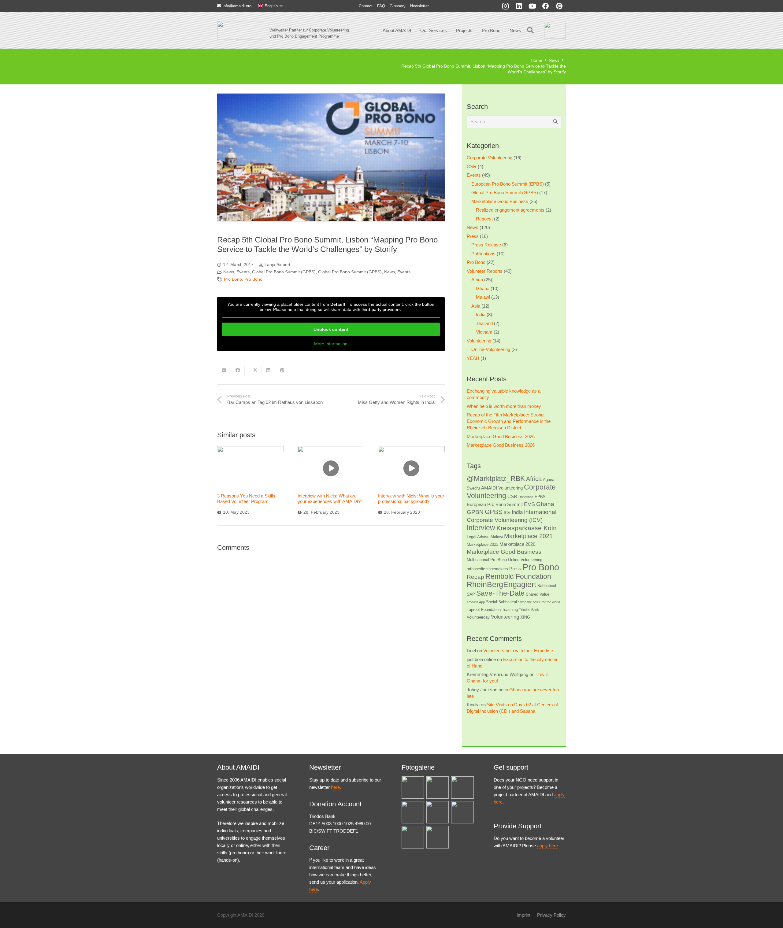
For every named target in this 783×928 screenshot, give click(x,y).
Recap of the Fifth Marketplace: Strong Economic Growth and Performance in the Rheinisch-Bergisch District (509, 421)
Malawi (483, 297)
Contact (366, 6)
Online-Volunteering (490, 349)
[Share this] (238, 370)
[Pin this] (282, 370)
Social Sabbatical (501, 602)
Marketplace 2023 (482, 544)
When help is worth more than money (504, 406)
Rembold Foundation (518, 576)
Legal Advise (478, 536)
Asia (475, 306)
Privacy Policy (551, 915)
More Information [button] (330, 343)
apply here (547, 845)
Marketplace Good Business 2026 (501, 436)
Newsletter (419, 6)
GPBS (494, 512)
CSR (472, 166)
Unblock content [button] (331, 329)
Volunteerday (478, 617)
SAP (471, 594)
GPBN (475, 512)
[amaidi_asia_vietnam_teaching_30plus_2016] (412, 837)
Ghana (482, 288)
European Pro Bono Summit (495, 504)
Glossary (398, 6)
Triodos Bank (529, 610)
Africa (477, 279)
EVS (529, 504)
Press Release (486, 244)
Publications (483, 253)
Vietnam (484, 332)
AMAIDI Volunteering (502, 487)
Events (243, 272)
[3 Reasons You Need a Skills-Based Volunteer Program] (250, 468)
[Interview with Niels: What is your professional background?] (411, 468)
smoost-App (476, 602)
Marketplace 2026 (517, 544)
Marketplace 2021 (528, 536)
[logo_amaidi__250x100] (240, 30)
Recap (475, 577)
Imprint (523, 915)
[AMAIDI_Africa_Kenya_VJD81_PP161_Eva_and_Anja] (412, 787)
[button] (270, 6)
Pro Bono (233, 279)
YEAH (473, 358)
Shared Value (537, 594)
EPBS (540, 496)
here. (336, 787)
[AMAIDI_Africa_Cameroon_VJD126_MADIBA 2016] (437, 837)
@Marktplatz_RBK (496, 478)
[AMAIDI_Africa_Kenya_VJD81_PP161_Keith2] (437, 812)
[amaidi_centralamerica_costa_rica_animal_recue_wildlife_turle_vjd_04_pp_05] (462, 812)
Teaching (510, 609)
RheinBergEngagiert (501, 584)
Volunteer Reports (485, 271)
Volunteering (479, 340)
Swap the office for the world (539, 602)
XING (525, 617)
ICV (507, 512)
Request (484, 218)
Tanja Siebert (277, 264)
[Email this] (224, 370)
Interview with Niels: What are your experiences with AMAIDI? (329, 498)
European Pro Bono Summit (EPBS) (507, 184)
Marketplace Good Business (499, 201)
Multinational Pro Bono (487, 559)
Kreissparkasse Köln (526, 527)
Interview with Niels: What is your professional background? (411, 498)
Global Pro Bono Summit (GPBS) (284, 272)
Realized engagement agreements (510, 210)
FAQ (381, 6)
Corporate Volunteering (489, 157)
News (228, 272)
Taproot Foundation (484, 609)
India (480, 314)
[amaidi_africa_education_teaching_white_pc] (412, 812)
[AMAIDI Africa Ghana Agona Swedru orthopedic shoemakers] (437, 787)
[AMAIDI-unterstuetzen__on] (555, 30)
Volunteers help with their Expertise (518, 650)
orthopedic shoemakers (487, 569)
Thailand (484, 323)
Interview (481, 528)
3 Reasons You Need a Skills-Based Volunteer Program (247, 498)
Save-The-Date (500, 593)
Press (473, 236)
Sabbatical (546, 585)
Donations (525, 497)
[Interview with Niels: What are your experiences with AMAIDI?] (331, 468)
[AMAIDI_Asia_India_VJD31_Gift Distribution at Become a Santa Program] (462, 787)
